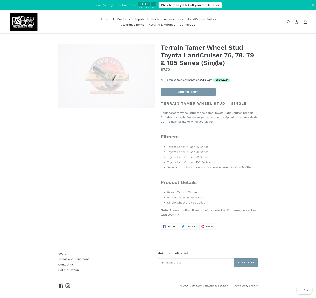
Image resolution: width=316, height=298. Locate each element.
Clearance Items (132, 24)
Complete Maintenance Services (209, 285)
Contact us (187, 24)
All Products (121, 19)
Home (104, 19)
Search (63, 253)
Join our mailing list (173, 253)
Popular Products (147, 19)
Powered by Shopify (246, 285)
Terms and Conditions (73, 259)
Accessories (174, 19)
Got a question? (69, 270)
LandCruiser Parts (203, 19)
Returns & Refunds (162, 24)
